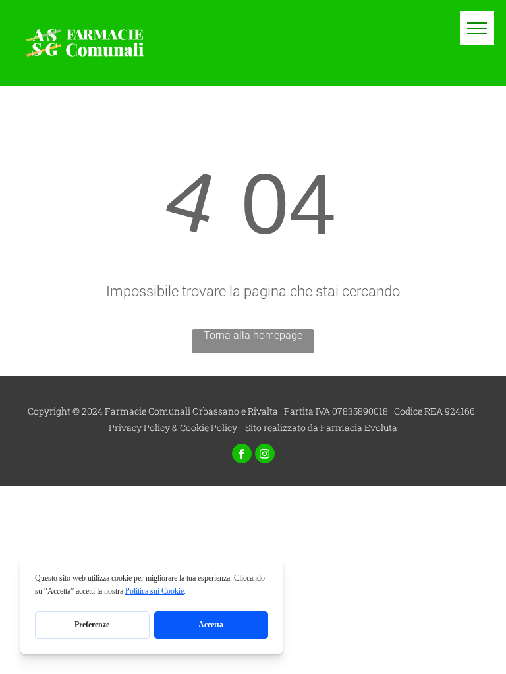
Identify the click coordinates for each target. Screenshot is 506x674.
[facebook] (242, 455)
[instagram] (265, 455)
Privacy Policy (139, 427)
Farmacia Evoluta (358, 427)
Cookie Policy (208, 427)
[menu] (477, 28)
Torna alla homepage (253, 335)
